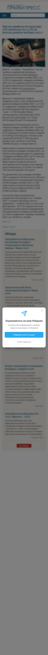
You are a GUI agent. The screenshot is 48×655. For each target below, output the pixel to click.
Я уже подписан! (24, 342)
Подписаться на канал (24, 334)
